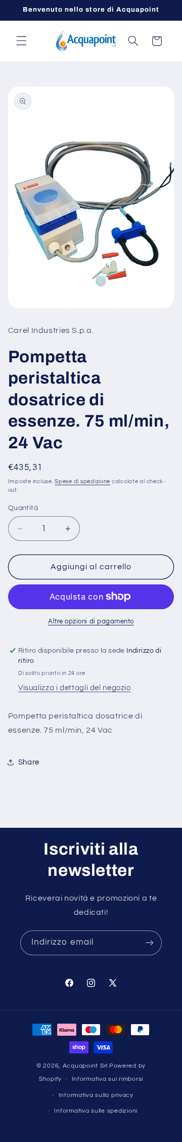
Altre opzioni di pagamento (91, 621)
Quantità (23, 508)
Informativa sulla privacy (96, 1095)
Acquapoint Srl (85, 1066)
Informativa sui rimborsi (108, 1079)
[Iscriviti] (149, 942)
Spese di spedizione (82, 481)
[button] (21, 41)
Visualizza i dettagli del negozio (74, 688)
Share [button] (28, 762)
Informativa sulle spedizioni (96, 1111)
